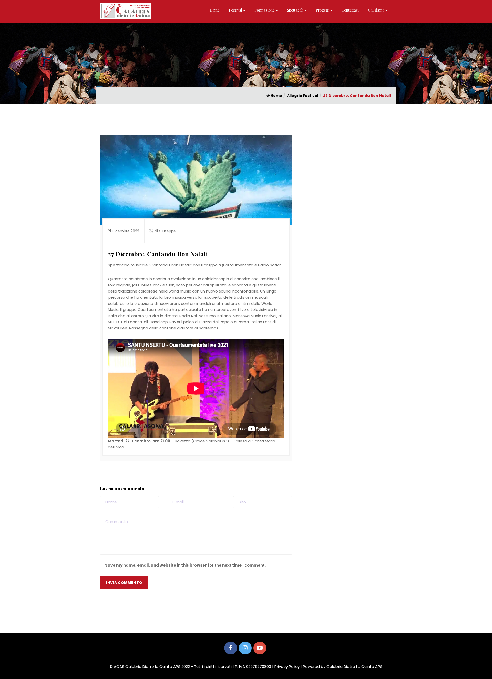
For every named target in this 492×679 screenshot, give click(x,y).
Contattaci (350, 10)
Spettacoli (295, 10)
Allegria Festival (302, 95)
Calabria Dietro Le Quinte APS (354, 666)
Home (215, 10)
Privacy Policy (287, 666)
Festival (235, 10)
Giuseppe (167, 231)
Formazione (264, 10)
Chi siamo (376, 10)
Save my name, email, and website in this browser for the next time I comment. (185, 565)
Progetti (322, 10)
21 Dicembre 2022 (123, 231)
